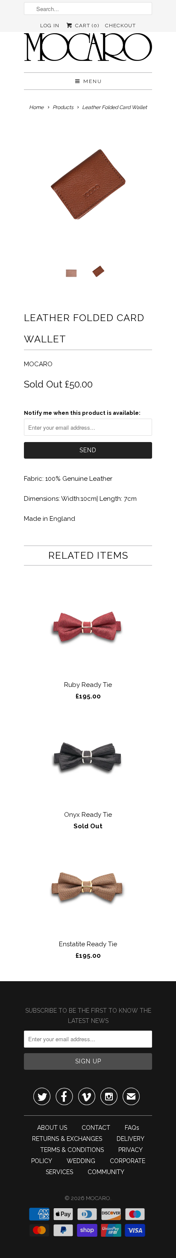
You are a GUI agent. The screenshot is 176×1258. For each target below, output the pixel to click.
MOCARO (38, 364)
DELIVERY (130, 1138)
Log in (49, 26)
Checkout (120, 26)
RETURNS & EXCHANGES (67, 1138)
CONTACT (96, 1127)
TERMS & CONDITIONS (72, 1149)
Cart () (86, 26)
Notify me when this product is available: (82, 413)
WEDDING (81, 1160)
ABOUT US (52, 1127)
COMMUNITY (106, 1172)
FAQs (132, 1127)
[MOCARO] (88, 49)
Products (63, 107)
